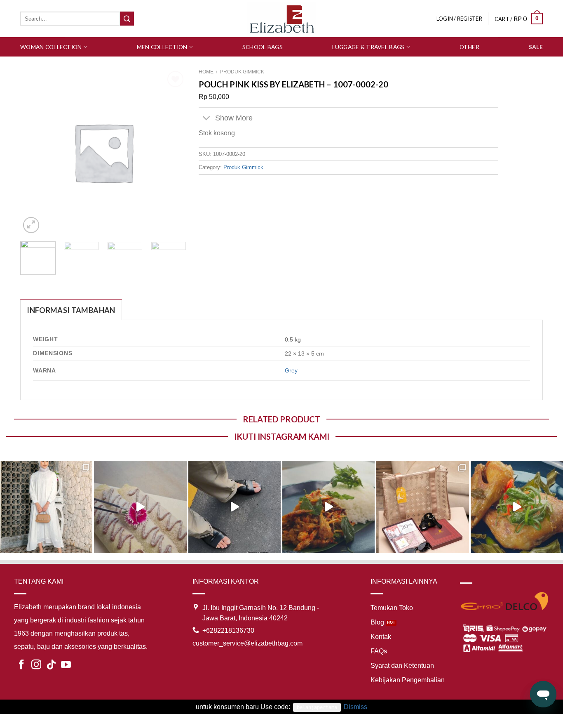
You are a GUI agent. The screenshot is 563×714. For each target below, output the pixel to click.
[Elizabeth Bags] (281, 18)
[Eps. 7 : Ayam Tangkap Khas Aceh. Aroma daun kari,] (517, 507)
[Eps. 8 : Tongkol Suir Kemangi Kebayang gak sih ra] (328, 507)
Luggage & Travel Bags (368, 46)
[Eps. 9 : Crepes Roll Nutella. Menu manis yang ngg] (140, 507)
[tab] (71, 309)
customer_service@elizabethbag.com (247, 643)
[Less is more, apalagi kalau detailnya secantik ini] (46, 507)
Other (469, 46)
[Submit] (127, 19)
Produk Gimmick (242, 72)
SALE (536, 46)
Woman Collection (51, 46)
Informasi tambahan (71, 310)
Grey (291, 370)
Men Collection (162, 46)
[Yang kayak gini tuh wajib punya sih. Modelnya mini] (234, 507)
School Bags (262, 46)
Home (206, 72)
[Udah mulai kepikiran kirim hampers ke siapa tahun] (422, 507)
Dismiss (355, 706)
